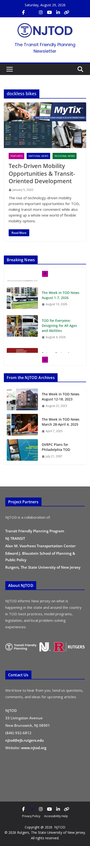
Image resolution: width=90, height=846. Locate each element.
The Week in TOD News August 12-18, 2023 (60, 396)
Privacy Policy (31, 816)
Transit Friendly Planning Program (34, 531)
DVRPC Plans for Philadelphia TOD (56, 447)
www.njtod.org (33, 747)
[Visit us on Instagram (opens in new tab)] (40, 12)
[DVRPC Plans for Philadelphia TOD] (22, 450)
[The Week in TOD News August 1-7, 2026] (22, 291)
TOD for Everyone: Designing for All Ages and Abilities (59, 319)
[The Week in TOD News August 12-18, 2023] (22, 400)
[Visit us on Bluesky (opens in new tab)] (66, 12)
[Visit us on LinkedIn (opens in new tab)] (58, 12)
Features (16, 156)
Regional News (64, 156)
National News (38, 156)
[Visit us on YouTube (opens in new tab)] (49, 12)
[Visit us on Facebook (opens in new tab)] (23, 12)
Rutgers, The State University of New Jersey (42, 567)
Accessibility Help (56, 816)
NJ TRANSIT (15, 538)
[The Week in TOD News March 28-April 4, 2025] (22, 425)
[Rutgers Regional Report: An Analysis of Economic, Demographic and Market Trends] (22, 352)
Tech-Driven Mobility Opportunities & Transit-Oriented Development (42, 173)
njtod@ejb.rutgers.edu (24, 740)
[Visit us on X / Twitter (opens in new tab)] (32, 12)
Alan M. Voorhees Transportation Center (40, 545)
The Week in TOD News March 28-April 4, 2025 (60, 422)
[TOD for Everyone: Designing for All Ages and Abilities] (22, 319)
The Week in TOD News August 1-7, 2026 (60, 288)
